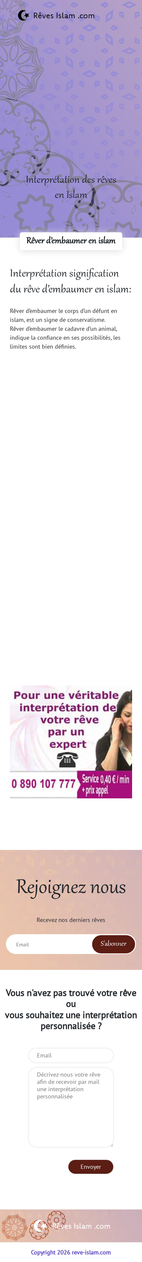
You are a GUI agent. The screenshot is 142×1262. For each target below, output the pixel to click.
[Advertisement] (71, 102)
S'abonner (113, 944)
